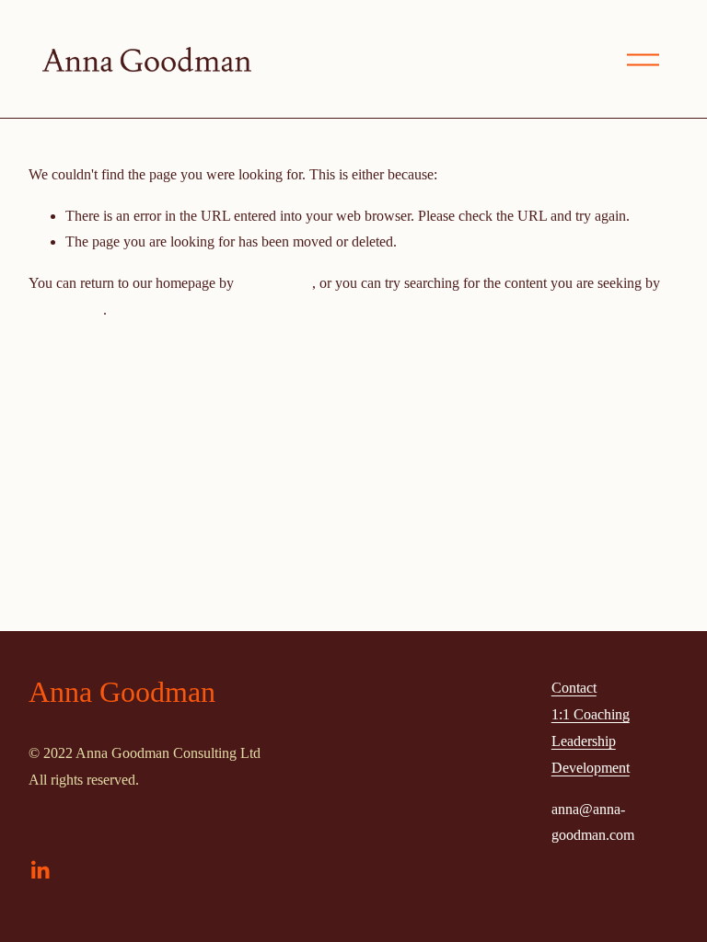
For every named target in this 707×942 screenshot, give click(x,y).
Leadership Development (590, 754)
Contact (574, 687)
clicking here (275, 283)
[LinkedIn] (40, 870)
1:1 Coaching (590, 714)
